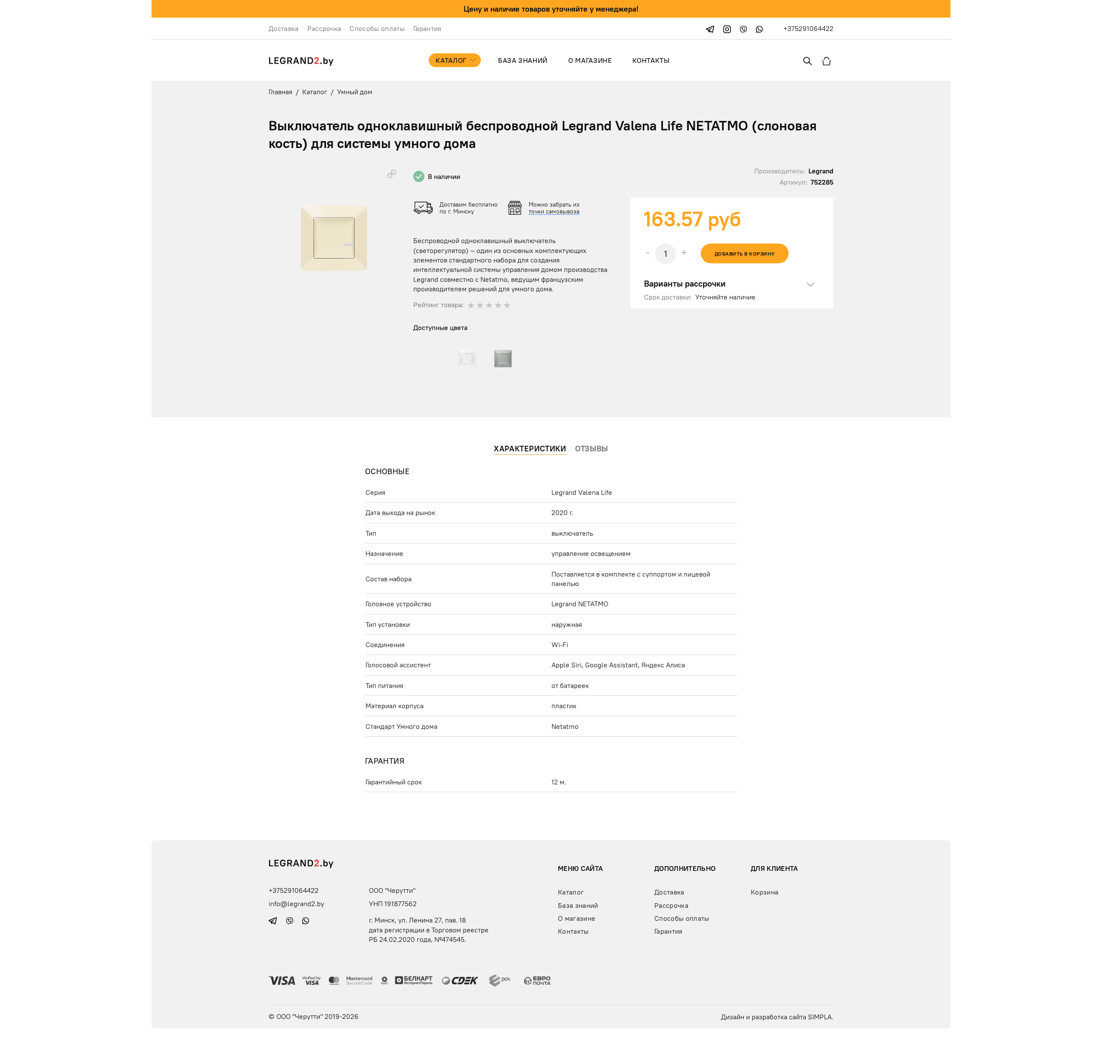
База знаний (523, 60)
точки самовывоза (554, 211)
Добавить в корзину (745, 253)
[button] (392, 174)
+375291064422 (808, 28)
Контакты (650, 60)
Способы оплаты (377, 28)
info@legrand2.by (296, 903)
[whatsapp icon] (759, 28)
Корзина (764, 892)
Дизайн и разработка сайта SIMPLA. (777, 1016)
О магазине (590, 60)
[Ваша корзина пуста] (826, 60)
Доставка (284, 28)
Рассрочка (324, 28)
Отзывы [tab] (591, 449)
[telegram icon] (711, 28)
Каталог (451, 60)
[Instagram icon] (728, 28)
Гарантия (427, 28)
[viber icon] (744, 28)
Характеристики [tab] (530, 449)
